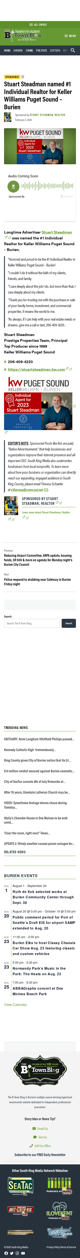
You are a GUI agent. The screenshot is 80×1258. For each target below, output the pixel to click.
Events (18, 50)
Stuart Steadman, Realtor (47, 115)
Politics (41, 50)
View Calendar (15, 1004)
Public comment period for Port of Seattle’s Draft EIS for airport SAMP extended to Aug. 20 (44, 923)
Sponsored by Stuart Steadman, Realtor (40, 501)
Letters (55, 50)
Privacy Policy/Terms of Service (61, 1247)
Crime (29, 50)
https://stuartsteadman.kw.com (36, 369)
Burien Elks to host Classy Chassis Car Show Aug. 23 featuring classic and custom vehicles (44, 948)
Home (7, 50)
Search (8, 616)
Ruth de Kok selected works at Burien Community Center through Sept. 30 (43, 897)
